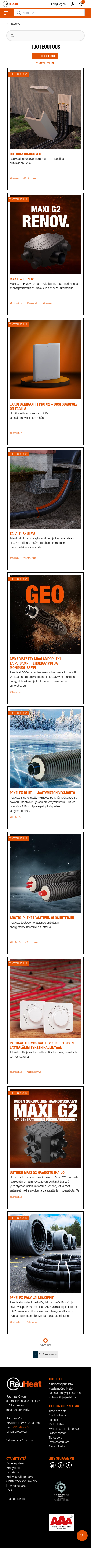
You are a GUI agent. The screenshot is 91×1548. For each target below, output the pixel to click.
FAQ (9, 1490)
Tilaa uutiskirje (15, 1498)
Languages (58, 4)
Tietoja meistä (57, 1411)
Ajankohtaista (57, 1415)
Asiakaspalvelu (15, 1463)
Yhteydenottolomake (19, 1476)
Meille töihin (56, 1424)
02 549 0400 (21, 1427)
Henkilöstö (13, 1472)
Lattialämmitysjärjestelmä (65, 1393)
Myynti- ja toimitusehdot (64, 1428)
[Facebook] (61, 1464)
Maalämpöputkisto (61, 1388)
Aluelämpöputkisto (61, 1384)
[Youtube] (69, 1464)
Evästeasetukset (59, 1442)
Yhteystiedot (14, 1468)
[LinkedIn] (53, 1464)
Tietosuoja (55, 1437)
